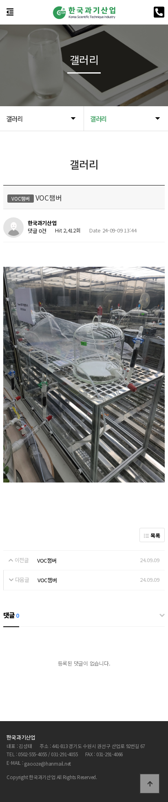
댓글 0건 (37, 231)
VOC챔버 (47, 560)
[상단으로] (149, 783)
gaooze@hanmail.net (47, 763)
